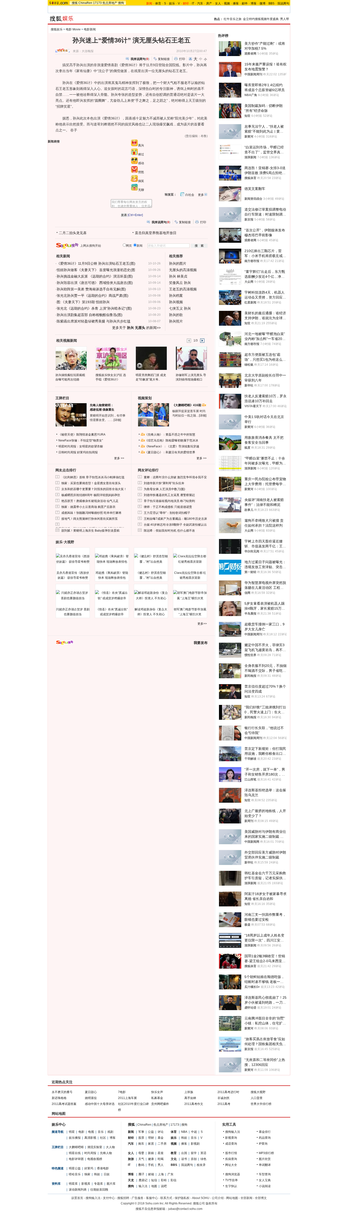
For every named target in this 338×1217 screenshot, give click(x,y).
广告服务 (138, 1198)
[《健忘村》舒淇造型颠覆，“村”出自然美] (151, 559)
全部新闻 (246, 1198)
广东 (170, 1174)
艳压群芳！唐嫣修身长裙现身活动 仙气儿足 (90, 501)
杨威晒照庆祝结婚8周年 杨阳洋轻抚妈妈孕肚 (90, 495)
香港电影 (103, 1168)
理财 (151, 1137)
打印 (182, 59)
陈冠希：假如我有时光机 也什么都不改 (169, 530)
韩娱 (97, 1174)
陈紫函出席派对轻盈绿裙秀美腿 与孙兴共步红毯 (93, 321)
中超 (194, 1132)
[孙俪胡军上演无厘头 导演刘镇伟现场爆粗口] (191, 358)
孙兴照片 (176, 321)
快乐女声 (157, 1092)
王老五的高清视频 (183, 289)
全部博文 (261, 1198)
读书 (184, 1159)
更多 (201, 195)
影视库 (85, 1183)
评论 (161, 1132)
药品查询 (265, 1137)
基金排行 (265, 1132)
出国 (184, 1153)
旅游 (131, 1159)
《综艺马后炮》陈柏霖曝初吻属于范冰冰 (171, 440)
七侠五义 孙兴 (180, 308)
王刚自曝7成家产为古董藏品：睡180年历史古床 (175, 518)
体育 (158, 3)
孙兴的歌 (176, 315)
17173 (97, 3)
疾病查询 (231, 1159)
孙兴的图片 (177, 263)
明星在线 (75, 1153)
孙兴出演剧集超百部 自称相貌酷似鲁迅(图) (89, 315)
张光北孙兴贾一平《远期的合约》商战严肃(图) (92, 296)
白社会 (189, 195)
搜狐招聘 (123, 1198)
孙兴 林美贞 (178, 276)
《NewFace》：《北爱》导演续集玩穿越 (172, 446)
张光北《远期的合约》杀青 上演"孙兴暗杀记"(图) (94, 308)
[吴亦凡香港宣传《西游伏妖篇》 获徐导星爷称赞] (73, 559)
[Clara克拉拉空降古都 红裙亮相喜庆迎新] (190, 559)
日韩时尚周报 (67, 452)
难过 (141, 154)
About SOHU (200, 1198)
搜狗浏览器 (232, 1174)
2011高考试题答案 (64, 1104)
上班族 (188, 1092)
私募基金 (157, 1098)
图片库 (111, 1183)
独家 (87, 1174)
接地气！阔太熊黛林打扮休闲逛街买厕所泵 (89, 518)
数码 (141, 1165)
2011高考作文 (193, 1104)
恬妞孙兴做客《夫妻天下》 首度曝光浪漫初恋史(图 (96, 270)
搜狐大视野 (258, 1092)
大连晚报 (88, 51)
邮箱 (151, 1174)
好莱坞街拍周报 (87, 452)
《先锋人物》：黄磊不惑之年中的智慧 (170, 434)
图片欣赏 (265, 1159)
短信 (154, 1180)
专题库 (98, 1183)
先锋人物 (106, 1153)
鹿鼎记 (143, 1180)
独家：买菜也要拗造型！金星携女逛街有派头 (91, 483)
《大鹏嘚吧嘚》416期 (187, 405)
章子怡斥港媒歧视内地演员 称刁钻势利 (169, 501)
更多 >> (119, 458)
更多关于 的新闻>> (136, 328)
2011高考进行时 (228, 1092)
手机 (151, 1165)
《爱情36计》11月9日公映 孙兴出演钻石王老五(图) (96, 263)
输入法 (143, 1186)
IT (193, 3)
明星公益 (75, 1168)
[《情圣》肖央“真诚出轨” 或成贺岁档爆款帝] (112, 595)
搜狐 (75, 3)
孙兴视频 (176, 302)
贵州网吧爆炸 (160, 1104)
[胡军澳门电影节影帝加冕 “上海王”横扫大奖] (190, 595)
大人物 (110, 1147)
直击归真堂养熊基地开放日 (155, 233)
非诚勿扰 (223, 1098)
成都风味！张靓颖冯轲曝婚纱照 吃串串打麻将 (91, 513)
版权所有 (211, 1203)
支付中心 (109, 1198)
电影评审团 (76, 1159)
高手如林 (190, 1098)
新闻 (131, 1132)
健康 (151, 1159)
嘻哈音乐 (75, 1174)
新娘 (151, 1153)
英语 (203, 1153)
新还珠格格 (59, 1098)
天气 (141, 1159)
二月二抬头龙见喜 (73, 233)
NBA (184, 1132)
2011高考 (223, 1104)
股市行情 (231, 1153)
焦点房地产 (109, 3)
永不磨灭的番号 (62, 1092)
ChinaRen (85, 3)
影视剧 (195, 1143)
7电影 (122, 1092)
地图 (154, 1186)
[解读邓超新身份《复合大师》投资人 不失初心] (151, 595)
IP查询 (263, 1143)
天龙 (131, 1180)
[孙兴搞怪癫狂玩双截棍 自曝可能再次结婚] (70, 358)
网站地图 (232, 1198)
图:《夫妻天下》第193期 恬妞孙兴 (83, 302)
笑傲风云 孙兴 (180, 283)
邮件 (245, 3)
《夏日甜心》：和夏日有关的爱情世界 (170, 452)
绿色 (203, 1159)
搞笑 (141, 181)
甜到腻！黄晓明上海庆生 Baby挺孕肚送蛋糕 (90, 530)
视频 (227, 3)
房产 (209, 3)
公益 (151, 1132)
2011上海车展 (127, 1098)
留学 (194, 1153)
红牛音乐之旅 (232, 19)
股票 (141, 1137)
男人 (161, 1165)
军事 (141, 1132)
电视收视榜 (94, 1159)
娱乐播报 (75, 1137)
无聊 (141, 190)
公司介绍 (218, 1198)
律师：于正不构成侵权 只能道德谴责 (168, 507)
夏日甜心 (91, 1092)
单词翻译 (265, 1165)
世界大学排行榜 (261, 1104)
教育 (174, 1153)
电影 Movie (73, 29)
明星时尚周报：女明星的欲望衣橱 (80, 446)
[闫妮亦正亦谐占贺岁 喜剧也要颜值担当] (73, 595)
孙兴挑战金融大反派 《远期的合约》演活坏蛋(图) (95, 276)
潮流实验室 (94, 1147)
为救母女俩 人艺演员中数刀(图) (164, 489)
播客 (236, 3)
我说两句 (283, 3)
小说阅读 (265, 1186)
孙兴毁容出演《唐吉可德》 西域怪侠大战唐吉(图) (95, 283)
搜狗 (121, 3)
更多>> (202, 623)
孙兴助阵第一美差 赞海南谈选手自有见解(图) (91, 289)
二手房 (162, 1143)
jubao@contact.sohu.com (185, 1209)
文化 (174, 1159)
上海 (161, 1174)
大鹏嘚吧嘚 (76, 1147)
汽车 (200, 3)
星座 (161, 1153)
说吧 (164, 1186)
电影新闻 (90, 29)
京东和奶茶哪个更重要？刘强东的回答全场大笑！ (94, 489)
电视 (91, 1132)
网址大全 (231, 1165)
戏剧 (110, 1132)
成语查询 (231, 1143)
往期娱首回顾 (99, 1189)
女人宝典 (265, 1180)
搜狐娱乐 (57, 29)
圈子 (142, 1174)
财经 (131, 1137)
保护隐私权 (182, 1198)
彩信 (173, 1180)
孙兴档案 (176, 296)
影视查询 (231, 1137)
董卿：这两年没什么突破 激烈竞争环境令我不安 (175, 477)
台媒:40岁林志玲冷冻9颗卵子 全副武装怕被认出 (175, 524)
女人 (218, 3)
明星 (72, 1132)
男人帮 (284, 19)
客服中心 (152, 1198)
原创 (194, 1159)
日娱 (107, 1174)
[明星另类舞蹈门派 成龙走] (151, 358)
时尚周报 (90, 1153)
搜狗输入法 (232, 1132)
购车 (141, 1143)
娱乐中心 (59, 1124)
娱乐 (172, 3)
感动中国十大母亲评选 (100, 1104)
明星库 (73, 1183)
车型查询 (265, 1174)
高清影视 (90, 1137)
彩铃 (164, 1180)
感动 (141, 163)
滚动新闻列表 (78, 1189)
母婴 (141, 1153)
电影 (81, 1132)
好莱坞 (88, 1168)
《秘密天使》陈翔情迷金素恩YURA (81, 434)
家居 (151, 1143)
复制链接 (164, 59)
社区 (103, 1137)
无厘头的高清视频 (183, 270)
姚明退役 (91, 1098)
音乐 (101, 1132)
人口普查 (257, 1098)
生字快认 (231, 1186)
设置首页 (77, 1198)
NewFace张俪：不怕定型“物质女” (80, 440)
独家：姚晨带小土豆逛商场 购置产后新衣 (88, 507)
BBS (271, 3)
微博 (263, 3)
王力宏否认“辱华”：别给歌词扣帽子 (167, 513)
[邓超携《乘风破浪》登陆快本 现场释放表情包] (112, 559)
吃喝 (161, 1159)
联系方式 (166, 1198)
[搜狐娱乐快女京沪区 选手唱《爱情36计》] (111, 358)
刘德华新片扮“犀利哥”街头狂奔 (164, 483)
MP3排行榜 (266, 1153)
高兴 (141, 145)
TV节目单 (231, 1180)
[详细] (117, 420)
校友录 (201, 1165)
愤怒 (141, 172)
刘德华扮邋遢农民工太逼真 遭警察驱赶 (169, 495)
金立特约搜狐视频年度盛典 (261, 19)
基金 (161, 1137)
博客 (254, 3)
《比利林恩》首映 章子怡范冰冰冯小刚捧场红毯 (92, 477)
